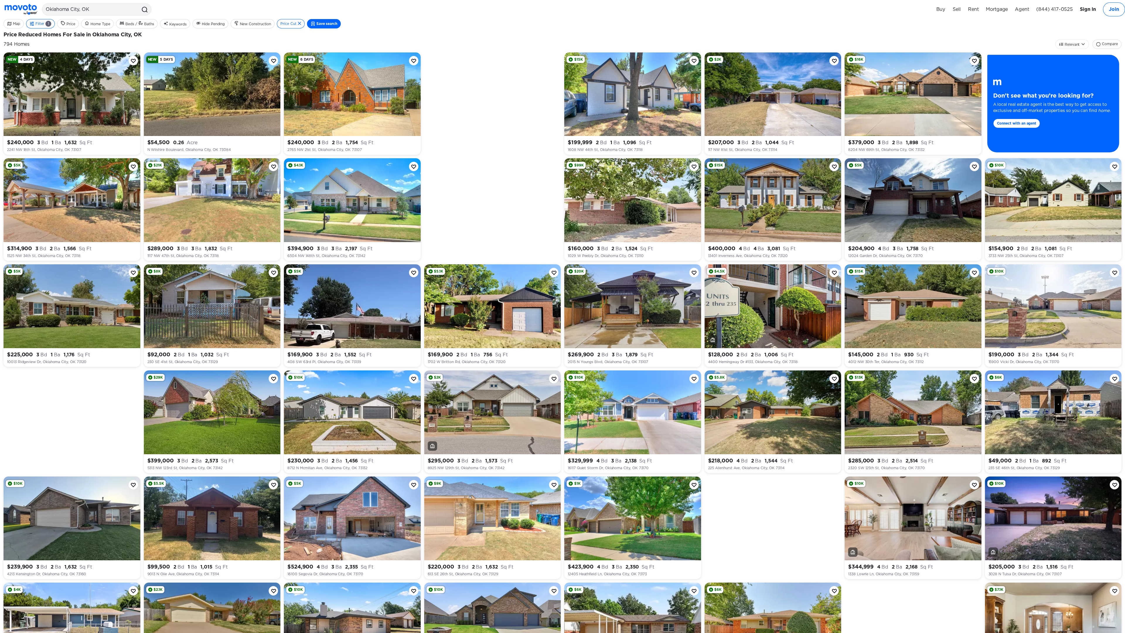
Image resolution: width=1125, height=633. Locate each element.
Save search (326, 23)
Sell (957, 9)
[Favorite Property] (133, 60)
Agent (1022, 9)
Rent (973, 9)
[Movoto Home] (21, 9)
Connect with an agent (1017, 123)
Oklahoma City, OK (117, 35)
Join (1114, 9)
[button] (144, 9)
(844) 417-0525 (1054, 9)
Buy (940, 9)
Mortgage (997, 9)
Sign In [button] (1088, 9)
